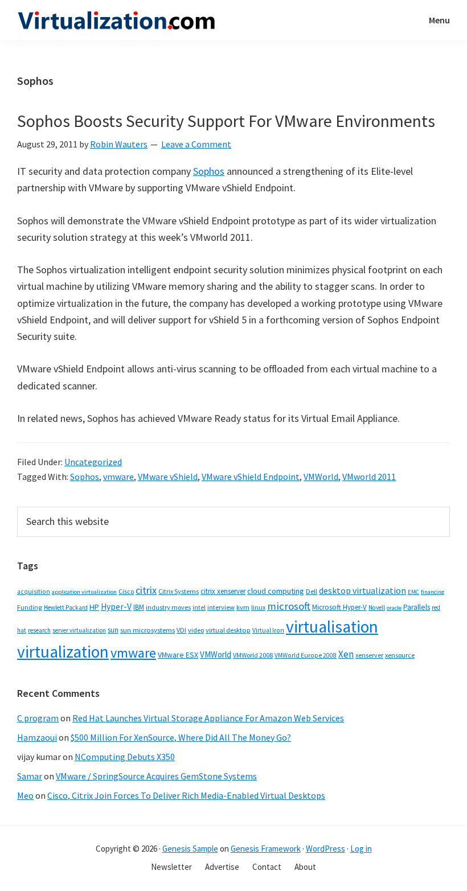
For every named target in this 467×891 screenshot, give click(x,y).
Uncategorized (93, 461)
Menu (439, 20)
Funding (29, 607)
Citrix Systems (178, 591)
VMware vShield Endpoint (251, 476)
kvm (242, 607)
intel (199, 607)
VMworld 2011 (369, 476)
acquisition (33, 592)
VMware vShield (168, 476)
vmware (118, 476)
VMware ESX (178, 655)
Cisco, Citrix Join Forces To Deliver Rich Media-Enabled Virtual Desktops (186, 795)
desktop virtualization (362, 590)
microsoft (288, 606)
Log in (361, 848)
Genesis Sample (190, 848)
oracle (394, 607)
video (196, 630)
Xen (346, 654)
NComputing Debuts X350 (125, 756)
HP (94, 607)
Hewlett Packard (66, 607)
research (39, 630)
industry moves (168, 607)
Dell (311, 591)
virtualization (63, 651)
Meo (25, 795)
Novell (376, 607)
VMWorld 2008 (253, 655)
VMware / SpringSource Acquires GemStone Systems (156, 776)
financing (432, 592)
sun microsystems (147, 630)
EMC (413, 592)
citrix (146, 590)
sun (113, 630)
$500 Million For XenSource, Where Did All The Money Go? (181, 737)
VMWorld (321, 476)
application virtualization (84, 592)
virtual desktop (228, 630)
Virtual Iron (268, 630)
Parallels (416, 607)
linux (258, 607)
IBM (138, 607)
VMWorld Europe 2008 (306, 655)
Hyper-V (116, 606)
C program (38, 718)
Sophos (208, 171)
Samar (29, 776)
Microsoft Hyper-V (339, 606)
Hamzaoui (37, 737)
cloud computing (275, 591)
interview (221, 607)
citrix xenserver (222, 591)
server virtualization (79, 630)
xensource (400, 655)
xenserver (369, 655)
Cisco (126, 591)
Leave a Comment (196, 144)
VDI (181, 630)
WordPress (325, 848)
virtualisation (332, 626)
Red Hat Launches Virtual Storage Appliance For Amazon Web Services (208, 718)
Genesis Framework (266, 848)
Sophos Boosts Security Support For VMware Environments (226, 121)
